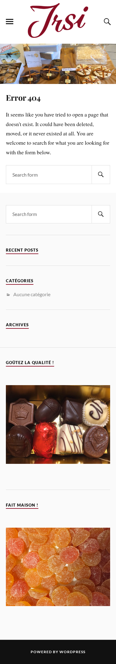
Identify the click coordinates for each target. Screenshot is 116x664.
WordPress (72, 651)
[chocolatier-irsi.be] (58, 34)
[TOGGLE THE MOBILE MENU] (9, 21)
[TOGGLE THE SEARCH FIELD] (106, 21)
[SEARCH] (101, 174)
